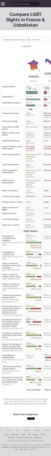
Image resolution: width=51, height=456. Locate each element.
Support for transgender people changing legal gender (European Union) (12, 346)
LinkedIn (46, 430)
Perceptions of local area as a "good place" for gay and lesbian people (12, 379)
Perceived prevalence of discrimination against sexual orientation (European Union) (12, 309)
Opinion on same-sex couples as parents (11, 285)
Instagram (37, 430)
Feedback (15, 434)
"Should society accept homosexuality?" (11, 296)
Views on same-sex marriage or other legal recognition (11, 265)
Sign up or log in (11, 403)
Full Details (34, 389)
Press (23, 434)
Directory (37, 437)
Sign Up (23, 449)
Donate (35, 434)
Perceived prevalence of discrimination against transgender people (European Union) (12, 322)
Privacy (11, 437)
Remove (33, 81)
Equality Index (8, 86)
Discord (9, 430)
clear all (26, 46)
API (29, 434)
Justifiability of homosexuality (8, 253)
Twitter (17, 430)
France (33, 76)
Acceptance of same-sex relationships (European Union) (12, 335)
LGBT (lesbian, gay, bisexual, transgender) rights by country (26, 446)
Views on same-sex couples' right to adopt (11, 275)
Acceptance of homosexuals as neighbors (9, 238)
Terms (43, 434)
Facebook (27, 430)
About (6, 434)
